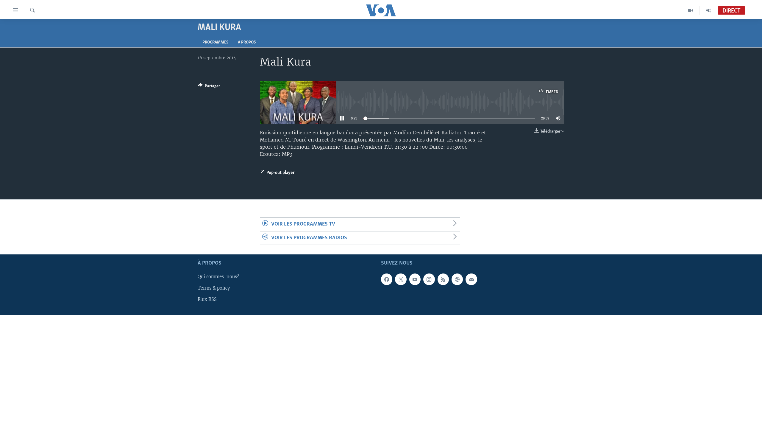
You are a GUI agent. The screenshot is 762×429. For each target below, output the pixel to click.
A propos (247, 42)
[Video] (691, 10)
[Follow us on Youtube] (415, 279)
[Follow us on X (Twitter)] (400, 279)
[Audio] (709, 10)
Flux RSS (207, 299)
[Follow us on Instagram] (429, 279)
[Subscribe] (471, 279)
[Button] (209, 87)
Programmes (215, 42)
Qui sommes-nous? (218, 276)
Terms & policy (214, 288)
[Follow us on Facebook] (386, 279)
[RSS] (443, 279)
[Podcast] (457, 279)
